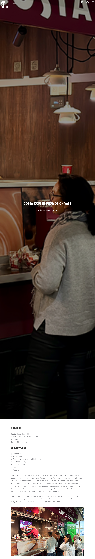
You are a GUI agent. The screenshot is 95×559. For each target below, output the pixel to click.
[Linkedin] (82, 2)
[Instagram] (92, 2)
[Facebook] (87, 2)
